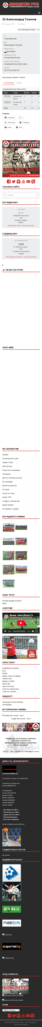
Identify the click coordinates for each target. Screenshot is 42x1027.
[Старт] (5, 631)
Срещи (19, 83)
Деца (4, 603)
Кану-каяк (6, 684)
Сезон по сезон (8, 493)
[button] (38, 12)
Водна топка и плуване (11, 676)
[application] (21, 623)
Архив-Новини (8, 505)
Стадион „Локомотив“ (11, 501)
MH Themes (24, 1025)
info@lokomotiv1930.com (15, 824)
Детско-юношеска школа (12, 478)
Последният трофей (10, 509)
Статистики (9, 83)
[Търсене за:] (21, 195)
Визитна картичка (9, 485)
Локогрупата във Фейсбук (12, 702)
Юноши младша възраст (12, 601)
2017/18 (7, 96)
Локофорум (7, 704)
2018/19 (7, 102)
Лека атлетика (8, 686)
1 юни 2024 (21, 209)
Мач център (7, 466)
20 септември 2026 (21, 240)
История (5, 489)
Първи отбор (7, 462)
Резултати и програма (11, 470)
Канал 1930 (6, 497)
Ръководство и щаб (10, 458)
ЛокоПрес (21, 24)
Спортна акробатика (10, 689)
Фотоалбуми (7, 482)
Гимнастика (7, 678)
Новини (5, 454)
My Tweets (6, 855)
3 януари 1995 (9, 24)
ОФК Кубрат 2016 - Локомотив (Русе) (21, 225)
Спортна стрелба (9, 691)
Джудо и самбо (8, 681)
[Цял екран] (36, 631)
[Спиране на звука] (33, 631)
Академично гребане (10, 668)
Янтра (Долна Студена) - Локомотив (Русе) (21, 257)
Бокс (4, 671)
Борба (4, 673)
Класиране (6, 474)
